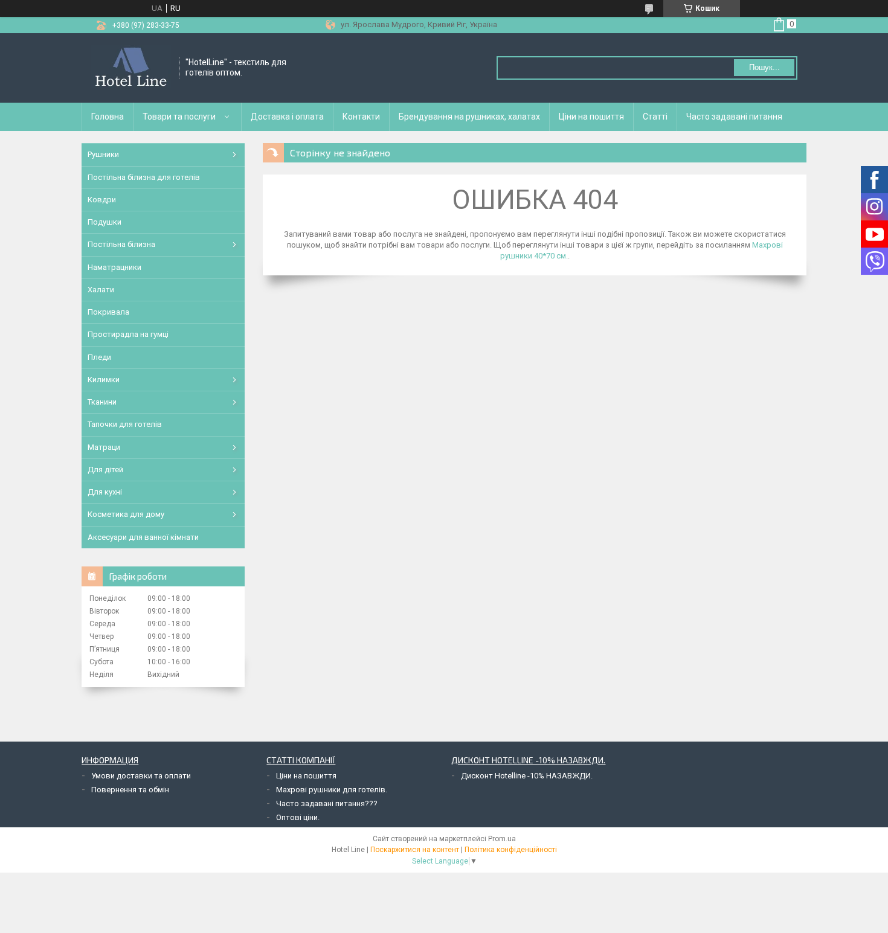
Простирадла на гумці (128, 334)
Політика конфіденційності (511, 849)
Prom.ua (502, 839)
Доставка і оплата (287, 116)
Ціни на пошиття (591, 116)
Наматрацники (114, 267)
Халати (101, 289)
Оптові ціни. (298, 817)
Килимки (104, 379)
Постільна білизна (121, 244)
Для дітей (105, 469)
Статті (655, 116)
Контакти (361, 116)
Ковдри (102, 199)
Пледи (99, 357)
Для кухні (105, 491)
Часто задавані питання (734, 116)
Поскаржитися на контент (414, 849)
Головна (107, 116)
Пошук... (764, 67)
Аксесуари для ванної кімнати (143, 537)
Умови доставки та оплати (141, 775)
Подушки (104, 221)
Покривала (108, 311)
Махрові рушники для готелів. (331, 789)
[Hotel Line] (131, 68)
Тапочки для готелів (125, 424)
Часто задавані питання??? (327, 803)
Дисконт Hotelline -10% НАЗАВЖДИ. (527, 775)
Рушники (103, 154)
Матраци (104, 447)
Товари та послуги (179, 116)
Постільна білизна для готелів (144, 177)
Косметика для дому (126, 514)
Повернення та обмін (130, 789)
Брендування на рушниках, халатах (469, 116)
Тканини (102, 401)
